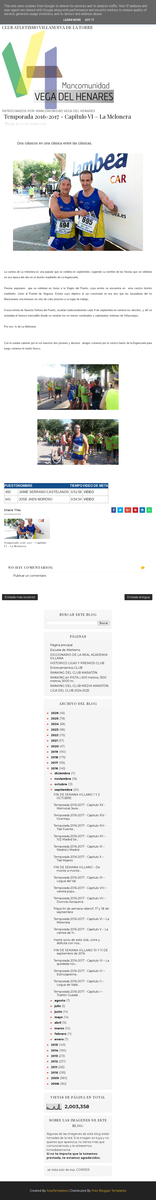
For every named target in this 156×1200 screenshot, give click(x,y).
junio (58, 1012)
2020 (55, 746)
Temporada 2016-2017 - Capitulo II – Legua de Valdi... (79, 983)
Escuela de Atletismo (65, 650)
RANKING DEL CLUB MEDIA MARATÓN (79, 686)
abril (58, 1022)
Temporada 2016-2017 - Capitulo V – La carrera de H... (81, 931)
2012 (55, 1061)
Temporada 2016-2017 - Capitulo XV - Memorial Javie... (79, 806)
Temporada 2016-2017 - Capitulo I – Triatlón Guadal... (78, 993)
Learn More (72, 20)
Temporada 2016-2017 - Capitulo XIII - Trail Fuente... (80, 827)
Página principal (61, 645)
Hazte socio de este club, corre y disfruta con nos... (77, 941)
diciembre (62, 773)
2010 (55, 1072)
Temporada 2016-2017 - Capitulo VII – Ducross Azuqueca (80, 900)
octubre (61, 784)
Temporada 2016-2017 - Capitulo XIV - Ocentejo (80, 817)
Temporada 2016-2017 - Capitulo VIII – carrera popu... (80, 889)
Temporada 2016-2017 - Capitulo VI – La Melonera (25, 544)
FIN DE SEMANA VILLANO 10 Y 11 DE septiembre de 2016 (81, 951)
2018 (55, 757)
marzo (59, 1028)
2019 (55, 752)
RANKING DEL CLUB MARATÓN (73, 672)
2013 (55, 1056)
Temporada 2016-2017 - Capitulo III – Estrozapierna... (79, 972)
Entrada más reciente (20, 597)
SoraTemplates (57, 1190)
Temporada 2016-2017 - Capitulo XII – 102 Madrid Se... (80, 837)
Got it (89, 20)
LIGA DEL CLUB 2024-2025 (69, 690)
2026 (55, 713)
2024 (55, 724)
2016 (55, 768)
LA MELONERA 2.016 (33, 123)
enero (59, 1039)
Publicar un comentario (29, 575)
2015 (55, 1045)
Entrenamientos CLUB (66, 668)
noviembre (63, 779)
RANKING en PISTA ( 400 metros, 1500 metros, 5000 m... (78, 679)
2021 (55, 740)
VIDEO (89, 492)
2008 (55, 1084)
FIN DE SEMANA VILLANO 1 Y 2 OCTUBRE (77, 796)
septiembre (63, 790)
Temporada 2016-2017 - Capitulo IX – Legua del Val (79, 879)
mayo (59, 1017)
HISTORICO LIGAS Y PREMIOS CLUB (77, 663)
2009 (55, 1078)
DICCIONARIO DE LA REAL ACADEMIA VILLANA (78, 656)
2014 (55, 1050)
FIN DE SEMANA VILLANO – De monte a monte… (77, 869)
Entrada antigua (138, 597)
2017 (55, 763)
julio (58, 1006)
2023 (55, 729)
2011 (54, 1067)
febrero (60, 1034)
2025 (55, 718)
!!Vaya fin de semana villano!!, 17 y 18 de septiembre (81, 910)
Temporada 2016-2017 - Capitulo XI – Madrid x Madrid (79, 848)
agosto (60, 1000)
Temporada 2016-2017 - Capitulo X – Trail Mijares (79, 858)
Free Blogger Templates (109, 1190)
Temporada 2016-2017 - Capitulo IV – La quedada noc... (81, 962)
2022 (55, 735)
